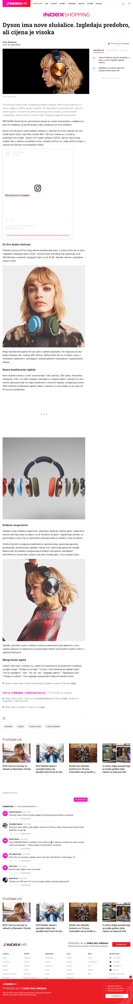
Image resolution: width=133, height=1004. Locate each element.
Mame (47, 974)
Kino (89, 966)
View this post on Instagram (17, 195)
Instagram (117, 966)
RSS (89, 974)
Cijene (90, 4)
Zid (46, 4)
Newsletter (113, 978)
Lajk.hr (69, 966)
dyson (21, 726)
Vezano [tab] (124, 50)
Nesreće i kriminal (10, 974)
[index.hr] (16, 3)
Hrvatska (6, 962)
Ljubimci (48, 966)
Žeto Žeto (13, 866)
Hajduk (26, 966)
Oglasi (81, 4)
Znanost (6, 978)
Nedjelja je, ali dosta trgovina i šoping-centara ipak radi (112, 69)
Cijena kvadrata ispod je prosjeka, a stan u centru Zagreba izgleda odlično (114, 60)
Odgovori (69, 974)
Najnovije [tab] (99, 50)
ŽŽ (5, 867)
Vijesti (54, 4)
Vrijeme (91, 970)
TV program (92, 962)
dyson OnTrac (35, 726)
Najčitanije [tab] (112, 50)
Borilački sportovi (30, 978)
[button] (6, 752)
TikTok (115, 970)
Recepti (69, 962)
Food (47, 970)
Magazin (49, 954)
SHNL (26, 970)
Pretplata (37, 4)
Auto (47, 978)
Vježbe (69, 970)
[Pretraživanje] (128, 4)
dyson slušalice (53, 726)
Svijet (5, 958)
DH (5, 813)
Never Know (14, 839)
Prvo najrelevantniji (26, 806)
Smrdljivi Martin (15, 824)
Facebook (117, 958)
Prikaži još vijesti (111, 78)
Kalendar (69, 978)
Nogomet (27, 958)
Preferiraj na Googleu (120, 43)
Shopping (48, 958)
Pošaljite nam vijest (117, 974)
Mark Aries (13, 878)
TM (5, 855)
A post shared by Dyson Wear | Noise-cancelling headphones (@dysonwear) (37, 235)
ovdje (64, 698)
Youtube (116, 962)
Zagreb (5, 970)
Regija (5, 966)
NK (5, 840)
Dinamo (27, 962)
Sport (62, 4)
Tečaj (90, 958)
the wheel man (15, 854)
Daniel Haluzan (15, 812)
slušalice (8, 726)
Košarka (27, 974)
